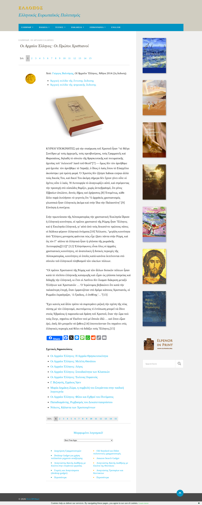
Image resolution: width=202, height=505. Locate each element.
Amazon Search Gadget (107, 458)
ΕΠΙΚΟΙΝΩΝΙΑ (97, 27)
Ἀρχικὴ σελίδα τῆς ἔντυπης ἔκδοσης (72, 80)
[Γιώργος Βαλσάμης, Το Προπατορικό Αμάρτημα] (154, 199)
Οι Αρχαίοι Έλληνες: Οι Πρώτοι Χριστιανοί (54, 46)
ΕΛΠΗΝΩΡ (26, 27)
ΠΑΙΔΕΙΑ (43, 27)
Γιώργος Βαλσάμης (62, 73)
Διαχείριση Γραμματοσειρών (67, 451)
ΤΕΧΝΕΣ (59, 27)
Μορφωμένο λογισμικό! (88, 432)
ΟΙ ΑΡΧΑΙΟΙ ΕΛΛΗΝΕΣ (42, 40)
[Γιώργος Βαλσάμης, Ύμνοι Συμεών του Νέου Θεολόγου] (154, 283)
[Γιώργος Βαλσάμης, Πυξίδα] (154, 114)
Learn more (144, 503)
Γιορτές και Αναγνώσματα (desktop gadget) (65, 471)
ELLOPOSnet (32, 499)
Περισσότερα (62, 477)
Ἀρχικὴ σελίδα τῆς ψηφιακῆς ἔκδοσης (73, 84)
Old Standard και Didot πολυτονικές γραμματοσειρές (107, 452)
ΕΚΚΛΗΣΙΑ (76, 27)
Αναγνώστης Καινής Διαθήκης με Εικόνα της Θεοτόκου (110, 464)
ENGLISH (115, 27)
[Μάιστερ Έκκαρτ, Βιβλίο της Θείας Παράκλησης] (154, 325)
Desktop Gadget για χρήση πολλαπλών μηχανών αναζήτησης (67, 457)
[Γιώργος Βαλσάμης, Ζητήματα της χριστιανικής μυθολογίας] (154, 157)
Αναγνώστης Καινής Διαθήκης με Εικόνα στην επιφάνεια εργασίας (68, 464)
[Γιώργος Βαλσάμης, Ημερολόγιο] (154, 241)
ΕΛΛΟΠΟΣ (31, 8)
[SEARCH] (179, 364)
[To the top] (180, 493)
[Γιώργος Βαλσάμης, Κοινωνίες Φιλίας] (154, 72)
